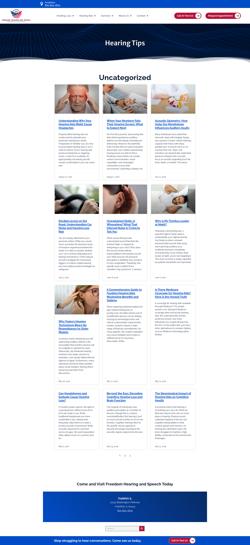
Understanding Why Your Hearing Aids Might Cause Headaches (75, 124)
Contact (141, 15)
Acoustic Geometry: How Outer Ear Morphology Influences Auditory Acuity (172, 124)
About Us (123, 15)
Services (105, 15)
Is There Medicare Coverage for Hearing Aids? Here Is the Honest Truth (173, 293)
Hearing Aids (86, 15)
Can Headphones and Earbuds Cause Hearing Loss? (74, 397)
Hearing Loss (64, 15)
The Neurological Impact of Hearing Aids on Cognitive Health (173, 397)
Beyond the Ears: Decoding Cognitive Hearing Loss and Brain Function (125, 397)
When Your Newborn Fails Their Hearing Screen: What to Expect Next (125, 124)
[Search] (141, 528)
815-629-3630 (52, 5)
